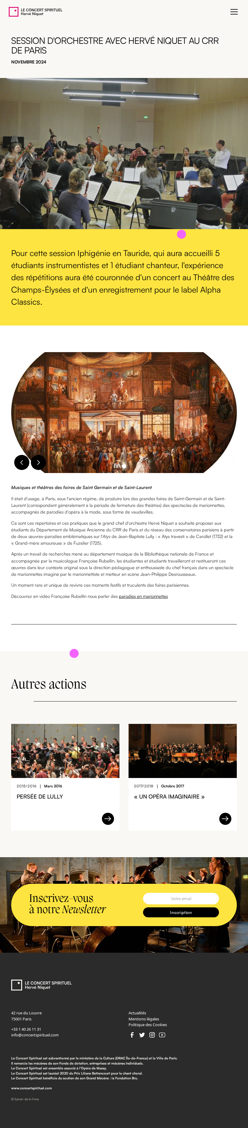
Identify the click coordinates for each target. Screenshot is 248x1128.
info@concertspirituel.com (35, 1035)
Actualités (137, 1013)
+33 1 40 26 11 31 (26, 1029)
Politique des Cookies (148, 1024)
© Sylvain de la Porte (25, 1099)
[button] (233, 12)
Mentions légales (144, 1019)
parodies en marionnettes (143, 596)
